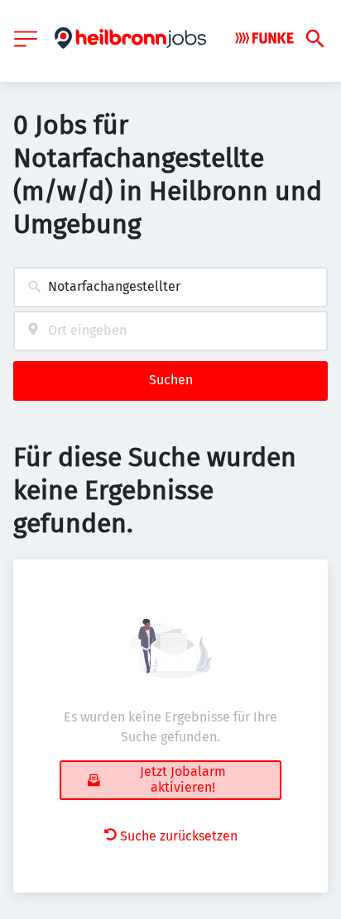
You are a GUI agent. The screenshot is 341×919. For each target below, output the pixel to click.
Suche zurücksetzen (179, 836)
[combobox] (170, 287)
